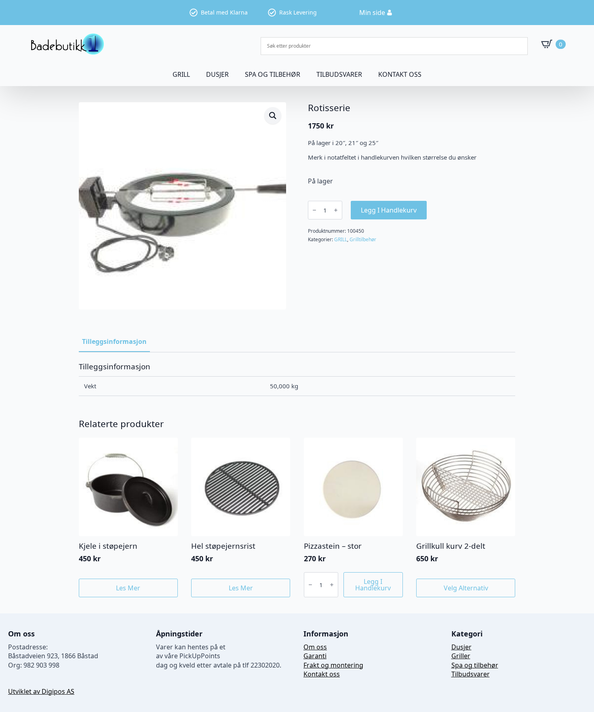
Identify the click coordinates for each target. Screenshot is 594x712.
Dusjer (461, 646)
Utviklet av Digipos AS (41, 691)
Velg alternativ (466, 588)
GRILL (181, 74)
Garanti (314, 655)
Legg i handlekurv (389, 210)
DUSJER (217, 74)
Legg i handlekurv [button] (373, 584)
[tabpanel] (297, 379)
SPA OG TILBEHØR (272, 74)
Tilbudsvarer (339, 74)
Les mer (128, 588)
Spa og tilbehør (474, 665)
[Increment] (335, 210)
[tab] (114, 341)
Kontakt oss (399, 74)
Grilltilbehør (363, 239)
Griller (460, 655)
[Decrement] (314, 210)
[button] (272, 115)
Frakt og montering (333, 665)
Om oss (315, 646)
